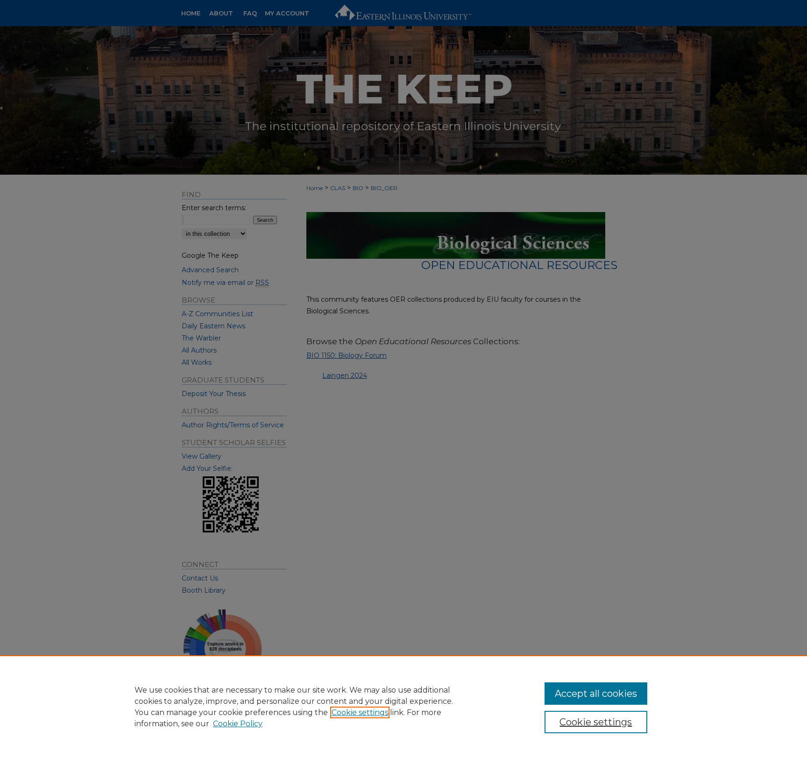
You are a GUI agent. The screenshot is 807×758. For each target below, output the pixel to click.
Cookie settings (360, 712)
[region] (403, 706)
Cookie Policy (237, 723)
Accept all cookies (596, 693)
